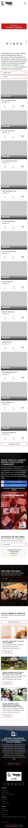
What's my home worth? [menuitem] (8, 794)
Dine (6, 578)
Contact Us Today (13, 764)
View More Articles (14, 622)
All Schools (6, 544)
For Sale (5, 77)
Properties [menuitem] (4, 801)
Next (25, 591)
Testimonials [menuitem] (5, 810)
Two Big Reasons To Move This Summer (13, 642)
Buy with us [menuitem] (5, 799)
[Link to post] (14, 632)
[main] (14, 366)
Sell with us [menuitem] (4, 790)
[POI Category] (7, 43)
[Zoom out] (26, 42)
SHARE (25, 583)
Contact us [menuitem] (4, 814)
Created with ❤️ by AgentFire (14, 824)
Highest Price (7, 72)
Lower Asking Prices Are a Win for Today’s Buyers (13, 673)
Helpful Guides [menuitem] (5, 792)
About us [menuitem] (4, 808)
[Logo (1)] (14, 776)
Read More (7, 652)
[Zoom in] (26, 41)
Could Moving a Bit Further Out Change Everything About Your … (12, 705)
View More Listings (14, 444)
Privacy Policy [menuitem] (5, 822)
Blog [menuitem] (3, 812)
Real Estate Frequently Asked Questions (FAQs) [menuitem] (14, 816)
